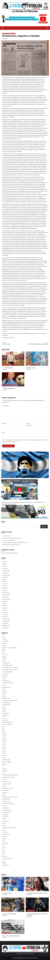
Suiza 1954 (4, 856)
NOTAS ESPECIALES (7, 810)
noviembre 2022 (6, 621)
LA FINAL (4, 779)
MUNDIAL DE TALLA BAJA (8, 803)
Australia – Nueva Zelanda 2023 (9, 647)
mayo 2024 (4, 583)
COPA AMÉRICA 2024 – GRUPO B (10, 669)
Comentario (5, 406)
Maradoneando (5, 790)
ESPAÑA (4, 709)
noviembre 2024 (6, 570)
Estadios (4, 711)
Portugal (4, 825)
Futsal (3, 726)
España (3, 707)
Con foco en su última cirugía (8, 540)
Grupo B (4, 742)
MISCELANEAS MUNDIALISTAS (9, 797)
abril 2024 (4, 586)
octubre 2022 (5, 623)
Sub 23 (3, 849)
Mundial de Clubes (6, 801)
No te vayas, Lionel (6, 535)
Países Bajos (5, 814)
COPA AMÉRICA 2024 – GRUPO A (10, 667)
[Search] (47, 28)
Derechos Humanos (6, 687)
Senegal (4, 838)
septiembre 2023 (6, 599)
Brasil (3, 652)
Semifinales (4, 836)
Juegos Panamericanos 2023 (8, 777)
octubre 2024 (5, 572)
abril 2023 (4, 610)
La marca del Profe (6, 781)
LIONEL (4, 786)
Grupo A (4, 735)
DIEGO (4, 689)
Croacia (4, 678)
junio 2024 (4, 581)
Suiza (3, 854)
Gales (3, 728)
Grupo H (4, 757)
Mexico (4, 794)
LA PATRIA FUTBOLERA (25, 11)
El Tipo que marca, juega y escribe (9, 33)
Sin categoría (5, 843)
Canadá (4, 660)
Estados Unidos (5, 713)
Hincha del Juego (6, 759)
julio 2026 (4, 561)
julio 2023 (4, 603)
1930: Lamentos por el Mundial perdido (11, 544)
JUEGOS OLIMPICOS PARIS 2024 (10, 775)
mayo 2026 (4, 564)
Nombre (4, 423)
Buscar (3, 521)
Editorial (4, 696)
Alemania (4, 638)
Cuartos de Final (5, 680)
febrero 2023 (5, 614)
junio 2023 (4, 605)
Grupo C (4, 746)
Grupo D (4, 748)
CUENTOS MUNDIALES (7, 682)
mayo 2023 (4, 608)
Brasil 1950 (4, 654)
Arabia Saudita (5, 641)
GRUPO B (4, 739)
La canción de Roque (7, 367)
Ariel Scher (5, 38)
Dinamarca (4, 691)
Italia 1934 (4, 770)
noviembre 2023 (6, 594)
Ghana (3, 731)
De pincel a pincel (31, 367)
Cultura (4, 685)
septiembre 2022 (6, 625)
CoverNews (27, 958)
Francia (4, 718)
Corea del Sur (5, 674)
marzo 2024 (5, 588)
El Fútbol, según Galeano (9, 388)
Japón (3, 772)
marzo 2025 (5, 568)
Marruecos (4, 792)
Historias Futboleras (6, 761)
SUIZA (3, 851)
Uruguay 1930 (5, 865)
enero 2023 (4, 616)
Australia (4, 645)
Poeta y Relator (5, 821)
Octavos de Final (6, 812)
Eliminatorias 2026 (6, 702)
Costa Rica (4, 676)
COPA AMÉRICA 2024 (7, 665)
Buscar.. (44, 526)
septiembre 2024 (6, 575)
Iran (3, 766)
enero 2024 (4, 590)
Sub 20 (3, 847)
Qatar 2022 (4, 832)
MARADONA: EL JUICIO (8, 788)
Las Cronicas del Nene (7, 783)
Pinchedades (5, 816)
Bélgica (4, 649)
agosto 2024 (5, 577)
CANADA (4, 658)
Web (3, 432)
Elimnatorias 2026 (6, 704)
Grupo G (4, 755)
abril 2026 (4, 566)
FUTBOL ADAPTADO (7, 722)
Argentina (4, 643)
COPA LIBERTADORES (7, 671)
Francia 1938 (5, 720)
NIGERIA (4, 805)
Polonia (4, 823)
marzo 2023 (5, 612)
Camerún (4, 656)
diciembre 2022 (5, 619)
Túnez (3, 860)
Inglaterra (4, 764)
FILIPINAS (4, 715)
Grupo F (4, 753)
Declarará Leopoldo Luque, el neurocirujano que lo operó (14, 542)
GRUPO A (4, 733)
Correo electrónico (29, 425)
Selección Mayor (6, 834)
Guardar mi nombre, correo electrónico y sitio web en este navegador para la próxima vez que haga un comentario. (24, 440)
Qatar (3, 830)
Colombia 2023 (5, 663)
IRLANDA (4, 768)
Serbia (3, 840)
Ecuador (4, 693)
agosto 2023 (5, 601)
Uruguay (4, 862)
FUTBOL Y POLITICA (7, 724)
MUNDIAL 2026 (6, 799)
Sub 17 (3, 845)
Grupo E (4, 750)
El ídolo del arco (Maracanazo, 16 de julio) (38, 343)
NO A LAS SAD (5, 808)
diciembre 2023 (5, 592)
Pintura (3, 819)
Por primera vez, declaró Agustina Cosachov (12, 538)
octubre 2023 (5, 597)
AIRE (3, 636)
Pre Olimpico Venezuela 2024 (8, 827)
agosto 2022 (5, 627)
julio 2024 (4, 579)
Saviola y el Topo (6, 343)
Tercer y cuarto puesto (7, 858)
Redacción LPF (29, 894)
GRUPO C (4, 744)
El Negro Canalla (6, 698)
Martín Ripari (4, 894)
